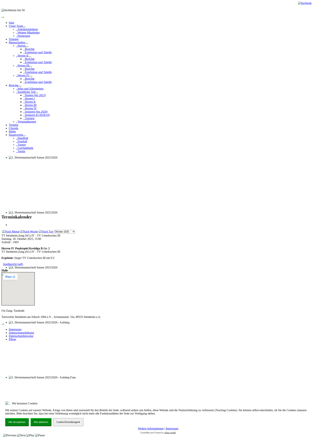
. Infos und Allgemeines (30, 88)
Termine (13, 124)
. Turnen (21, 144)
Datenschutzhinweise (21, 336)
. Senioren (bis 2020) (35, 111)
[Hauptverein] (24, 135)
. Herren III (22, 65)
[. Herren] (27, 46)
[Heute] (46, 231)
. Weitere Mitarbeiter (28, 32)
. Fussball (21, 141)
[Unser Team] (24, 26)
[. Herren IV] (30, 76)
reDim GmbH (170, 433)
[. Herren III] (30, 66)
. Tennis (20, 151)
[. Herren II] (29, 56)
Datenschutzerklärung (21, 332)
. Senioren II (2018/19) (36, 115)
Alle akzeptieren (16, 422)
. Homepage (23, 35)
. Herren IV (22, 75)
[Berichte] (19, 86)
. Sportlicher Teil (25, 91)
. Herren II (22, 55)
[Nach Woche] (29, 231)
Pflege (12, 339)
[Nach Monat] (10, 231)
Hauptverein (16, 134)
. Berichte (29, 49)
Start (11, 22)
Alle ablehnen (41, 422)
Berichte (13, 85)
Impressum (15, 329)
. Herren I (29, 98)
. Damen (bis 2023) (34, 95)
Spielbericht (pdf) (13, 264)
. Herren (21, 45)
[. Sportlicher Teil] (36, 92)
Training (13, 39)
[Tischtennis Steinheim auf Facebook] (305, 3)
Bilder (12, 131)
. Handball (22, 138)
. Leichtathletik (24, 148)
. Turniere (29, 118)
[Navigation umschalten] (2, 17)
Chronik (13, 128)
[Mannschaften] (26, 43)
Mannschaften (17, 42)
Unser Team (16, 25)
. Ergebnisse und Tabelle (37, 52)
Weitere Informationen (151, 428)
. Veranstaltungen (26, 121)
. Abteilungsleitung (27, 29)
